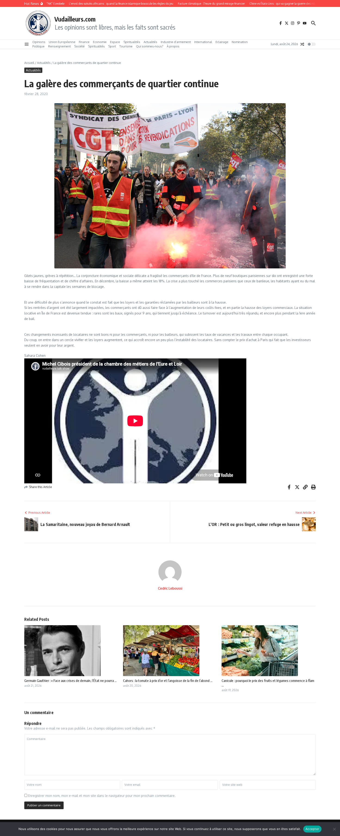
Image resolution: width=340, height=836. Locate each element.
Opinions (38, 42)
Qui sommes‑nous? (149, 46)
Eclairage (222, 42)
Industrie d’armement (176, 42)
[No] (334, 829)
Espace (115, 42)
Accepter (312, 829)
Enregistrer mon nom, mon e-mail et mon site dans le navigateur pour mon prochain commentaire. (102, 796)
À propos (173, 46)
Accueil (29, 63)
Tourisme (126, 46)
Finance (84, 42)
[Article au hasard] (302, 44)
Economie (100, 42)
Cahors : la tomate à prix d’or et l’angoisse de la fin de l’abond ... (167, 680)
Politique (38, 46)
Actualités (150, 42)
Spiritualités (132, 42)
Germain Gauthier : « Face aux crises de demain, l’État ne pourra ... (70, 680)
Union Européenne (62, 42)
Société (79, 46)
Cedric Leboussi (170, 588)
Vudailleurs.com (75, 19)
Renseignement (59, 46)
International (203, 42)
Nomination (240, 42)
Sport (112, 46)
